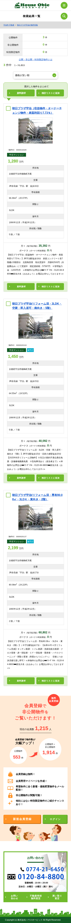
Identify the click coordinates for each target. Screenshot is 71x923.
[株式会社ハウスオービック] (32, 6)
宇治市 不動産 (8, 25)
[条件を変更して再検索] (64, 16)
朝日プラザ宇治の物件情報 (27, 25)
